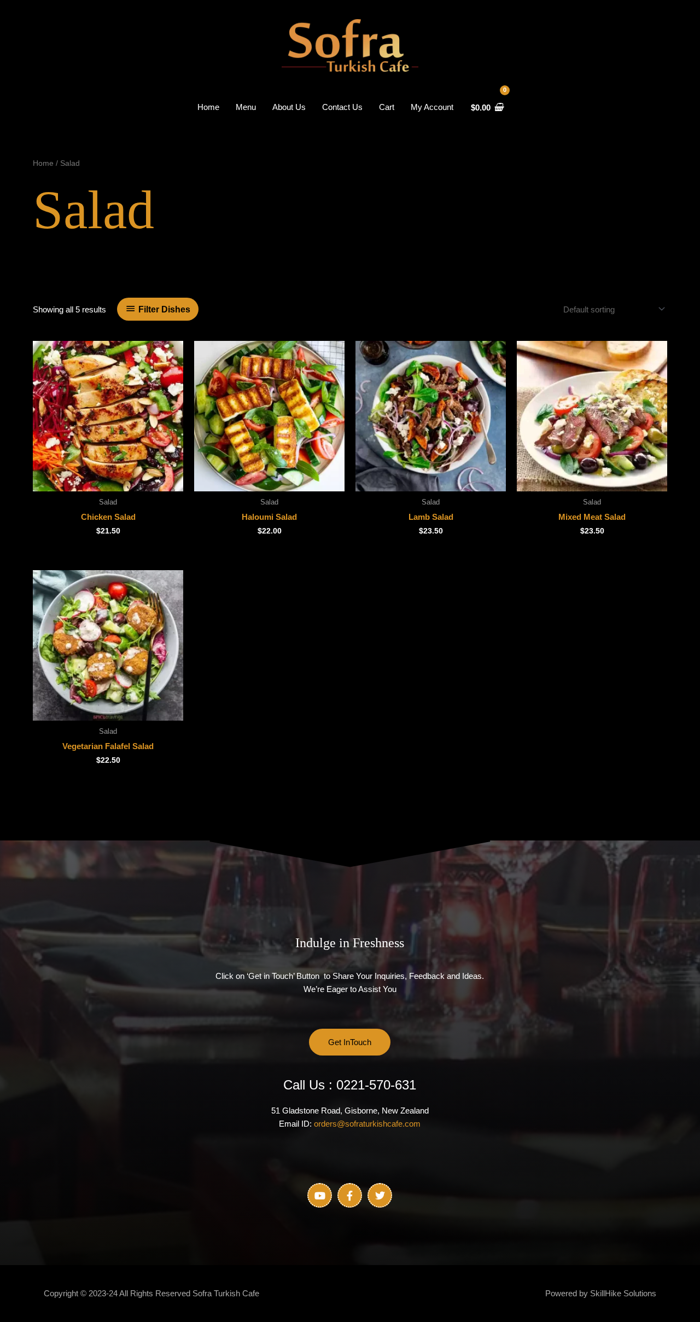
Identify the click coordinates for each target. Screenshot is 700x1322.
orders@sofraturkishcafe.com (367, 1123)
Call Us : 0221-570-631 (349, 1084)
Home (43, 163)
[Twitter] (380, 1195)
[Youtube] (319, 1195)
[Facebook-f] (349, 1195)
